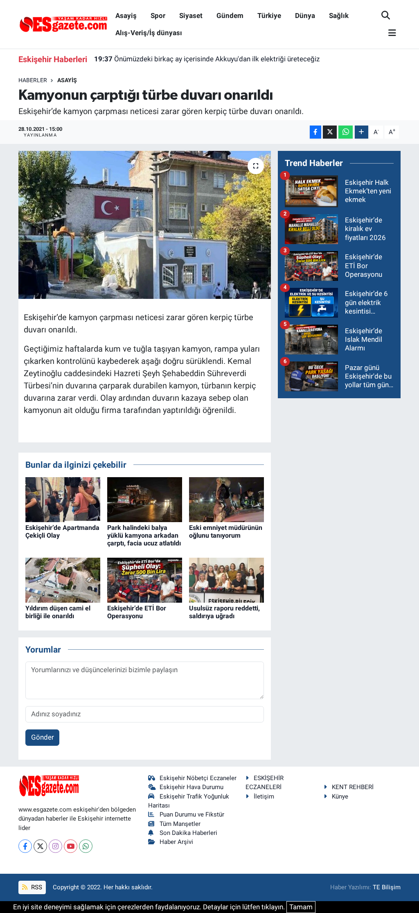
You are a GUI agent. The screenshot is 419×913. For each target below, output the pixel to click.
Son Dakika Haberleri (188, 833)
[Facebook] (25, 846)
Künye (340, 796)
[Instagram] (55, 846)
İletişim (264, 796)
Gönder (42, 737)
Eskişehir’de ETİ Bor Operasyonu (136, 612)
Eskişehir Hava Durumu (191, 787)
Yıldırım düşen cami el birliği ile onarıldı (57, 612)
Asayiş (126, 15)
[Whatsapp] (85, 846)
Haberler (32, 80)
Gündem (229, 15)
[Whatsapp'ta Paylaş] (345, 132)
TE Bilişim (387, 887)
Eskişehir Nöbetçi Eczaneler (198, 778)
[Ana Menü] (388, 33)
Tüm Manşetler (180, 824)
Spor (158, 15)
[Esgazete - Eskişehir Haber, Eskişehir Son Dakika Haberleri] (63, 23)
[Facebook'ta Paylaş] (315, 132)
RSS (35, 887)
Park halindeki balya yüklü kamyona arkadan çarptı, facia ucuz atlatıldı (144, 535)
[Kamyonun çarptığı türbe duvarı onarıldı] (144, 225)
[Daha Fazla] (361, 132)
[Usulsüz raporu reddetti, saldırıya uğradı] (226, 579)
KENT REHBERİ (353, 787)
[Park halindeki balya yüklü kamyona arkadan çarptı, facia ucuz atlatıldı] (144, 499)
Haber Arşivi (176, 842)
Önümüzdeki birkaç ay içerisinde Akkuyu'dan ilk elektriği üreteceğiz (207, 59)
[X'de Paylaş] (330, 132)
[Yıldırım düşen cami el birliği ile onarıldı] (62, 579)
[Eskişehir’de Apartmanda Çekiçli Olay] (62, 499)
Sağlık (339, 15)
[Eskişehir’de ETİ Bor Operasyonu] (144, 579)
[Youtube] (70, 846)
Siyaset (191, 15)
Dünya (305, 15)
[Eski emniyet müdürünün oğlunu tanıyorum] (226, 499)
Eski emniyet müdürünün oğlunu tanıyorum (225, 531)
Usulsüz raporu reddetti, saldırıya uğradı (224, 612)
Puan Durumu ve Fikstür (192, 814)
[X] (40, 846)
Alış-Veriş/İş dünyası (148, 33)
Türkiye (269, 15)
